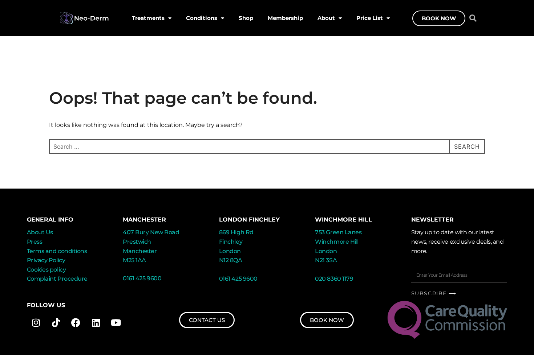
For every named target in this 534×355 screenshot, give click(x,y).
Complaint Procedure (57, 278)
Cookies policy (46, 269)
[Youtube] (116, 322)
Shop (246, 18)
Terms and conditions (57, 251)
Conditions (201, 18)
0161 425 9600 (142, 278)
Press (35, 241)
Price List (369, 18)
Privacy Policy (46, 260)
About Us (40, 232)
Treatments (148, 18)
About (326, 18)
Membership (285, 18)
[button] (473, 18)
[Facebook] (76, 322)
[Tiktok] (56, 322)
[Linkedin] (96, 322)
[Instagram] (36, 322)
